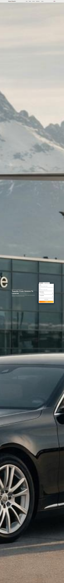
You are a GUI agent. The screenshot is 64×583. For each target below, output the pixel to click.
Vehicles (30, 1)
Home (26, 1)
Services (33, 1)
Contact (42, 1)
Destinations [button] (38, 1)
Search (46, 301)
